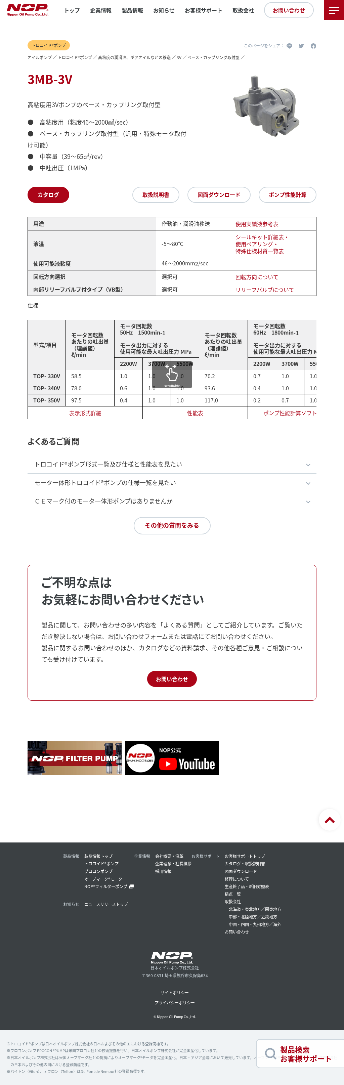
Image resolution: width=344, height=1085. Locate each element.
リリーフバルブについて (264, 290)
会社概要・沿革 (169, 856)
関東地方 (273, 909)
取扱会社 (243, 10)
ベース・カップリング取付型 (213, 57)
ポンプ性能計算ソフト (290, 413)
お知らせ (164, 10)
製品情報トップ (98, 856)
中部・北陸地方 (243, 916)
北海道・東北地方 (245, 909)
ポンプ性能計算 (287, 194)
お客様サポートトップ (245, 856)
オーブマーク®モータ (103, 879)
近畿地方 (269, 916)
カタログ (48, 194)
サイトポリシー (175, 992)
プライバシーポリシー (175, 1002)
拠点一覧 (233, 894)
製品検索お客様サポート (306, 1053)
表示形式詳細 (85, 413)
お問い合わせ (289, 10)
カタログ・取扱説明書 (245, 863)
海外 (277, 924)
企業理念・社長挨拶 (173, 863)
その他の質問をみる (172, 525)
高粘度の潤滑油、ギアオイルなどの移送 (134, 57)
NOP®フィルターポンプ (105, 886)
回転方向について (256, 277)
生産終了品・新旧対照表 (247, 886)
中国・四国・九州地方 (249, 924)
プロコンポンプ (98, 871)
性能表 (195, 413)
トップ (72, 10)
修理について (237, 879)
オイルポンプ (40, 57)
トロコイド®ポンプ (75, 57)
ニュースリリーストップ (106, 904)
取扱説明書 (155, 194)
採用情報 (163, 871)
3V (179, 57)
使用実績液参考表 (256, 224)
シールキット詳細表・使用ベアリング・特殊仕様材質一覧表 (262, 244)
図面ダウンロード (219, 194)
